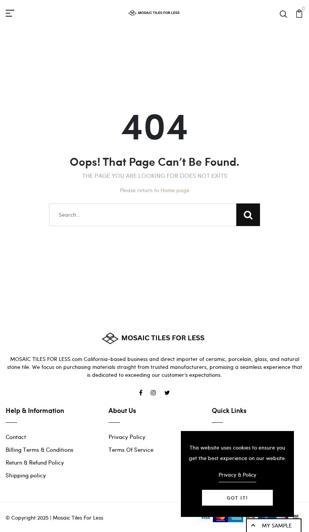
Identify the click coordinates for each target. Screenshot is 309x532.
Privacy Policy (127, 436)
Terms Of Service (131, 449)
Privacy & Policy (237, 474)
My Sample (277, 525)
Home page (175, 190)
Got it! (237, 497)
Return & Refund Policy (35, 462)
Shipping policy (26, 475)
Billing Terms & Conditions (39, 449)
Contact (16, 436)
